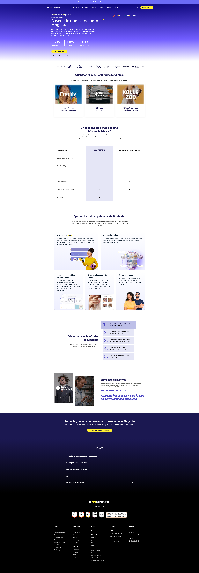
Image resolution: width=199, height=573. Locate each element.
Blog (92, 540)
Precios (93, 526)
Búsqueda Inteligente (60, 532)
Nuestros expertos (96, 555)
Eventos (93, 545)
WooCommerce (77, 537)
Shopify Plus (76, 532)
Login (137, 7)
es (131, 7)
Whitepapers (94, 543)
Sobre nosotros (133, 530)
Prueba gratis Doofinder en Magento (99, 430)
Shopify (75, 530)
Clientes (93, 530)
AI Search (56, 535)
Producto (57, 526)
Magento (75, 535)
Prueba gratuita (146, 7)
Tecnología (76, 549)
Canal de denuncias (115, 541)
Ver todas (75, 542)
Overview (56, 530)
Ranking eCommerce (97, 550)
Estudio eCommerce (96, 553)
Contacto (131, 532)
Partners (93, 537)
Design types (57, 550)
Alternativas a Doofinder (98, 560)
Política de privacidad (116, 533)
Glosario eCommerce (97, 558)
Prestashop (76, 540)
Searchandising (58, 537)
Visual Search (58, 545)
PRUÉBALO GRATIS (59, 51)
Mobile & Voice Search (60, 542)
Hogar (74, 554)
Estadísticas (57, 547)
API (92, 548)
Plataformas (76, 526)
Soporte (112, 526)
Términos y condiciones (116, 536)
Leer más (68, 114)
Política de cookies (115, 539)
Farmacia (75, 552)
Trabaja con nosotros (134, 535)
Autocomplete (58, 540)
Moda (74, 557)
